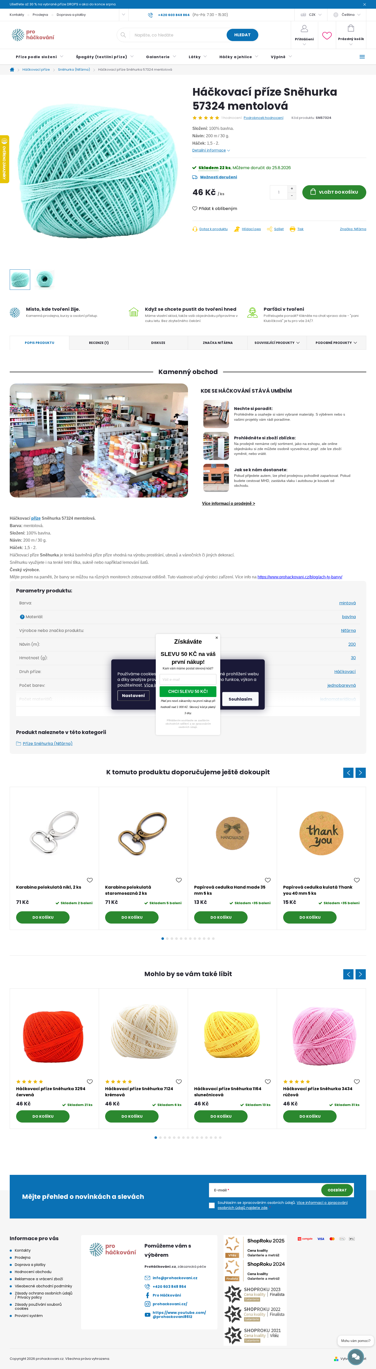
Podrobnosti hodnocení (263, 118)
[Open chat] (356, 1357)
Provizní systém (29, 1315)
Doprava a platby (71, 14)
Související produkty (274, 343)
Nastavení (133, 696)
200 (352, 644)
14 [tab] (215, 1137)
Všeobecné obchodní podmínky (43, 1286)
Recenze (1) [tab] (99, 343)
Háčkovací (345, 672)
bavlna (349, 617)
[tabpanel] (54, 858)
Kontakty (17, 14)
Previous (348, 773)
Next (361, 773)
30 (353, 658)
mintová (347, 603)
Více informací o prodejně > (228, 503)
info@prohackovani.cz (175, 1277)
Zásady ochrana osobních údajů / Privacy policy (43, 1295)
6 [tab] (185, 938)
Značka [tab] (218, 343)
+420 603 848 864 (169, 1286)
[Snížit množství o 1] (291, 195)
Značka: (353, 229)
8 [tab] (195, 938)
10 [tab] (204, 938)
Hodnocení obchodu (33, 1271)
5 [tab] (181, 938)
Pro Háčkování (167, 1295)
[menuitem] (40, 57)
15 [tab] (220, 1137)
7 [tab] (190, 938)
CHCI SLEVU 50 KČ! (188, 691)
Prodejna (40, 14)
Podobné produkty (334, 343)
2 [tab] (167, 938)
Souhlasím (240, 699)
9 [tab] (199, 938)
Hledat (242, 35)
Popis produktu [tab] (39, 343)
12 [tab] (213, 938)
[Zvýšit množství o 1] (291, 188)
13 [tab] (211, 1137)
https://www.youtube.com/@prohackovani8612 (179, 1314)
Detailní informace (209, 150)
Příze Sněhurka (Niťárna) (48, 743)
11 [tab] (208, 938)
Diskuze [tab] (158, 343)
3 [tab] (172, 938)
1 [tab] (162, 938)
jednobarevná (342, 685)
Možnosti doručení (218, 177)
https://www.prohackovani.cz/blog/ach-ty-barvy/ (300, 577)
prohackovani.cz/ (170, 1303)
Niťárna (348, 630)
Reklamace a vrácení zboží (39, 1278)
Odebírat (337, 1190)
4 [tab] (176, 938)
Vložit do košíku (338, 192)
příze (36, 518)
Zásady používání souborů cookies (38, 1306)
